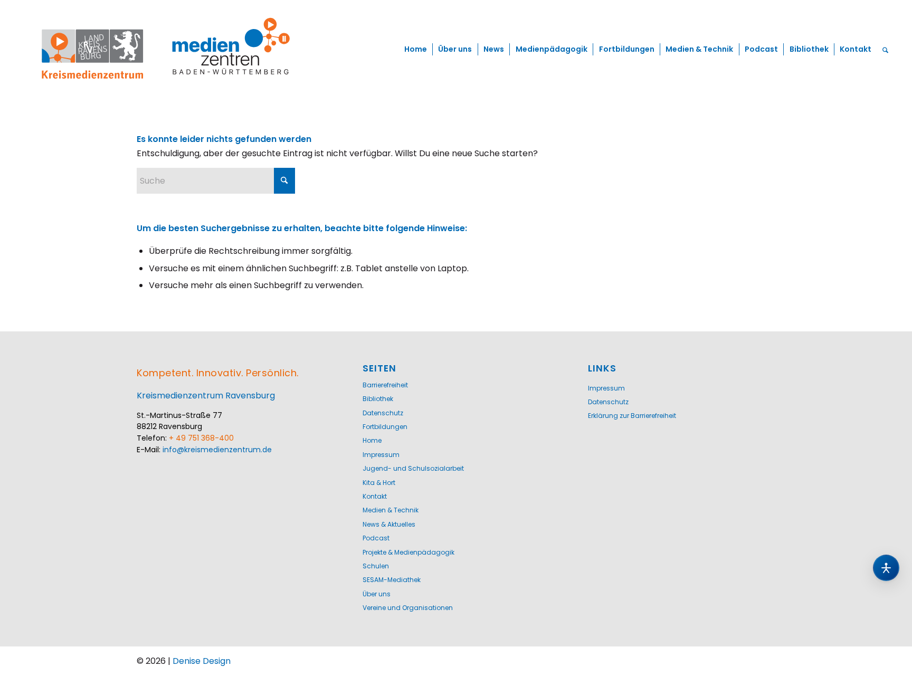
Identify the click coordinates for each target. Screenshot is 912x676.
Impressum (381, 454)
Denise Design (202, 661)
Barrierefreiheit (385, 384)
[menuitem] (415, 49)
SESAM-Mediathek (392, 579)
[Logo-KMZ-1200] (167, 49)
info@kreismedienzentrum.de (217, 449)
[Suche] (885, 49)
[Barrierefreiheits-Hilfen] (886, 568)
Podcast (376, 538)
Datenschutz (383, 412)
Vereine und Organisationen (408, 607)
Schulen (376, 565)
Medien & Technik (391, 510)
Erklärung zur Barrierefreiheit (632, 415)
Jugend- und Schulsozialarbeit (413, 468)
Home (372, 440)
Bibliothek (378, 398)
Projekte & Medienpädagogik (408, 552)
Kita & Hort (379, 482)
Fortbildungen (385, 426)
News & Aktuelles (389, 524)
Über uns (377, 593)
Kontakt (375, 496)
